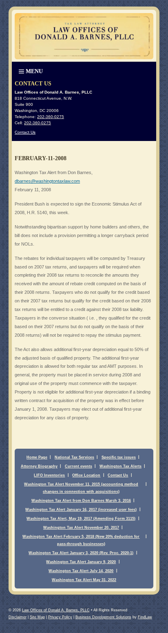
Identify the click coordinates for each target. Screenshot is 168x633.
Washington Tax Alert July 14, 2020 (81, 571)
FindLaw (145, 617)
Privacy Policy (60, 617)
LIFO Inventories (49, 475)
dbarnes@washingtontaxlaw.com (47, 181)
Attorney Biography (39, 466)
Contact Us (25, 132)
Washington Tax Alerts (120, 466)
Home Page (37, 457)
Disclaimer (18, 617)
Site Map (37, 617)
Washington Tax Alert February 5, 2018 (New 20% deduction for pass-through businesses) (80, 540)
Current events (78, 466)
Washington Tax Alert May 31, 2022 (84, 580)
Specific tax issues (119, 457)
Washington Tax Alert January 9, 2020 (81, 562)
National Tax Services (74, 457)
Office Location (86, 475)
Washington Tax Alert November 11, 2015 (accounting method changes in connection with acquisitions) (81, 488)
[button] (30, 70)
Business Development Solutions (103, 617)
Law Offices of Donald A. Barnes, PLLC (56, 610)
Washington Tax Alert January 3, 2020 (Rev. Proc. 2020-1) (81, 553)
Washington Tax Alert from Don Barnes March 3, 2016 (81, 501)
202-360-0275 (50, 116)
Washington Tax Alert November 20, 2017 (81, 528)
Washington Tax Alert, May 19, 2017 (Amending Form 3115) (81, 519)
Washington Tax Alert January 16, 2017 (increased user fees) (81, 510)
